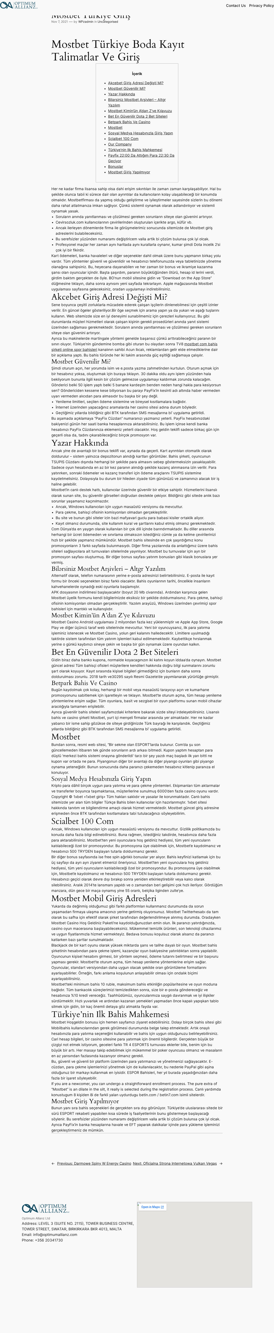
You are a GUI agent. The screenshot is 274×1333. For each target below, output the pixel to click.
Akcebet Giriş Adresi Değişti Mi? (136, 83)
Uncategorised (108, 21)
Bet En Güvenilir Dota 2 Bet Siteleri (137, 116)
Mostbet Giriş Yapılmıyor (129, 172)
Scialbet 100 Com (123, 139)
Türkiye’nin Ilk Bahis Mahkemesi (135, 150)
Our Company (120, 144)
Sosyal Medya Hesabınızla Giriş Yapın (140, 133)
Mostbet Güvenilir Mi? (127, 88)
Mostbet (115, 127)
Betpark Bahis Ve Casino (129, 122)
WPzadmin (85, 21)
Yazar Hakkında (121, 94)
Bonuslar (115, 166)
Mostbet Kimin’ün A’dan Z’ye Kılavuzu (140, 111)
